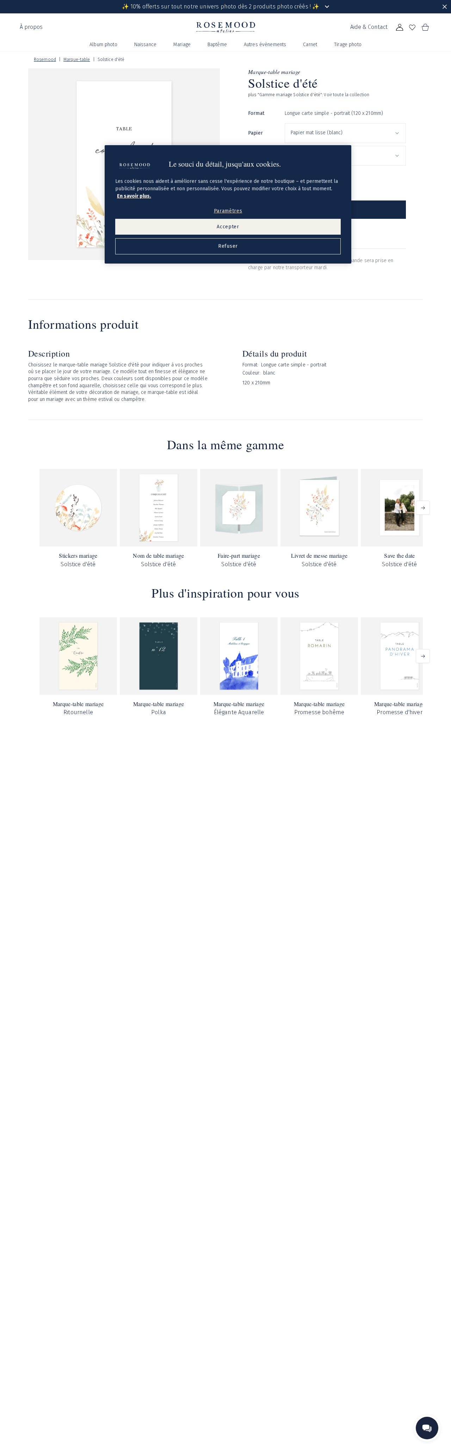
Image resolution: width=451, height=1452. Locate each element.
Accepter (228, 227)
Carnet (310, 45)
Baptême (217, 45)
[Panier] (425, 27)
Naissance (145, 45)
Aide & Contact (369, 27)
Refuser (228, 246)
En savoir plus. (134, 196)
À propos (31, 27)
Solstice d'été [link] (111, 59)
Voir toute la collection (346, 94)
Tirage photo (348, 45)
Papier (255, 133)
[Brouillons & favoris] (412, 27)
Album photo (103, 45)
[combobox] (345, 133)
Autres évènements (265, 45)
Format (256, 113)
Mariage (182, 45)
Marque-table (76, 59)
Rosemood (45, 59)
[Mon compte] (399, 27)
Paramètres (228, 211)
